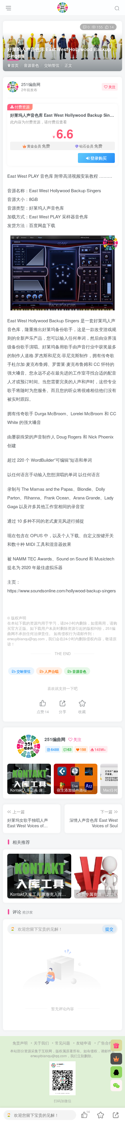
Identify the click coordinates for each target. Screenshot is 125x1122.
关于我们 (41, 1043)
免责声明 (20, 1043)
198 (83, 749)
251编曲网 (30, 84)
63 (69, 749)
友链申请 (83, 1043)
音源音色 (31, 65)
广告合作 (104, 1043)
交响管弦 (51, 65)
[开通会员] (116, 1059)
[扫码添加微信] (116, 1085)
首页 (14, 65)
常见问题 (62, 1043)
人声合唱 (51, 671)
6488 (55, 749)
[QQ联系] (116, 1072)
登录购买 (98, 158)
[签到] (116, 1045)
